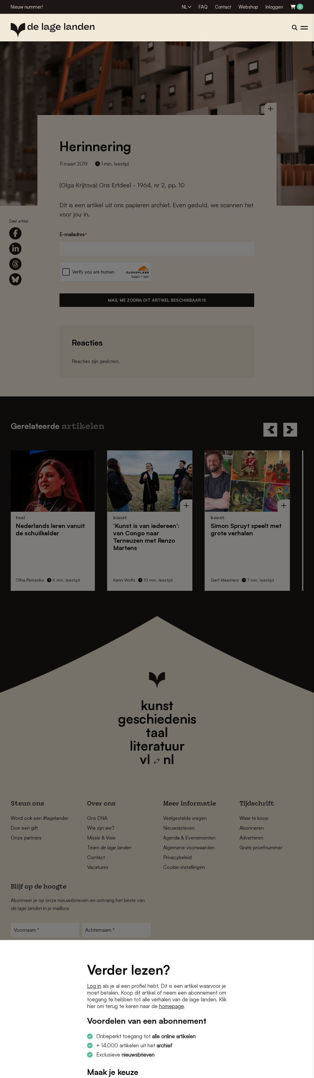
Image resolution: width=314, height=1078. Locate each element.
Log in (94, 986)
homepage (171, 1006)
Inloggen (274, 7)
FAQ (203, 7)
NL (184, 7)
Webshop (248, 7)
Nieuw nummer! (27, 7)
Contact (223, 7)
